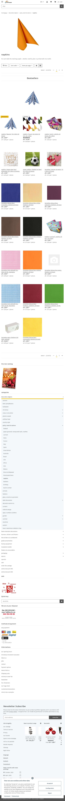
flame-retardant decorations (9, 531)
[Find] (62, 6)
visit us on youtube (8, 741)
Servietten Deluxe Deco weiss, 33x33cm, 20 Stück (53, 271)
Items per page (26, 65)
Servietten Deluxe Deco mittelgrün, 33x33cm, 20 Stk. (53, 304)
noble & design (7, 509)
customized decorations (8, 689)
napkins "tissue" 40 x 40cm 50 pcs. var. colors (31, 135)
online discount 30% (7, 569)
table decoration (7, 500)
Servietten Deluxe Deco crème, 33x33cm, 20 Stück (31, 204)
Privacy (5, 732)
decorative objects (6, 397)
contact (3, 664)
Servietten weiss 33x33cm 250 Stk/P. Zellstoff (9, 338)
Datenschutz (15, 796)
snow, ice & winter (8, 413)
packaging (4, 553)
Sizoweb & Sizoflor (6, 547)
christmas (5, 410)
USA (4, 460)
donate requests (8, 744)
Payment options (6, 667)
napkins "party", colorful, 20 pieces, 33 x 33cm (52, 135)
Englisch (5, 761)
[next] (62, 70)
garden (5, 516)
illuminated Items (8, 475)
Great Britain (7, 450)
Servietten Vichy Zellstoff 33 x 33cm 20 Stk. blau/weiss (9, 304)
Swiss (5, 438)
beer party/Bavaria (8, 403)
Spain (5, 447)
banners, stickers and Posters (9, 534)
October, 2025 (13, 772)
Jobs (2, 661)
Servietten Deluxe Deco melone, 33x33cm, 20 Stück (32, 271)
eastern (5, 525)
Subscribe (55, 717)
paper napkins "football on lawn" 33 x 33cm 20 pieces (32, 170)
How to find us (5, 670)
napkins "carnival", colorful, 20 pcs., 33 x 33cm (53, 237)
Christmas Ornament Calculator (10, 655)
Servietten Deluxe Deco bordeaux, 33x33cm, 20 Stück (31, 304)
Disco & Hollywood (8, 472)
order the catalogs (6, 565)
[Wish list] (51, 2)
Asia (4, 466)
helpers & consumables (8, 550)
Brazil (5, 456)
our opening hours (6, 651)
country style (6, 422)
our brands (6, 735)
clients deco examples (7, 692)
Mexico (5, 469)
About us (3, 658)
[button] (47, 2)
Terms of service (8, 729)
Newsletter (4, 679)
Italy (4, 444)
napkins (5, 478)
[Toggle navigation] (2, 1)
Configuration (50, 788)
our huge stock (5, 686)
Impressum (7, 796)
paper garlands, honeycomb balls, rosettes (15, 431)
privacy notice (13, 711)
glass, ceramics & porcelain (10, 497)
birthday (5, 484)
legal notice (6, 750)
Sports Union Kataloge (9, 738)
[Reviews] (26, 137)
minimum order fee (6, 676)
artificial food (6, 419)
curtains (5, 506)
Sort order (14, 65)
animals (5, 491)
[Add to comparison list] (13, 117)
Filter (5, 65)
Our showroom (5, 683)
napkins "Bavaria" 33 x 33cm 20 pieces (10, 135)
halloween (6, 407)
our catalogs (6, 726)
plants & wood (7, 416)
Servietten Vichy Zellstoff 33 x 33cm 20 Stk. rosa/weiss (9, 271)
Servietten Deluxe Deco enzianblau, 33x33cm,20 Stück (9, 204)
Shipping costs (5, 673)
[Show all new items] (40, 723)
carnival (5, 435)
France (5, 441)
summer (5, 519)
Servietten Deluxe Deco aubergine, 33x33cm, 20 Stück (53, 204)
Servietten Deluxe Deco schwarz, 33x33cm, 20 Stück (32, 237)
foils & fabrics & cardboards (9, 537)
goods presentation (6, 541)
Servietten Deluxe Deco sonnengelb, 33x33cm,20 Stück (31, 338)
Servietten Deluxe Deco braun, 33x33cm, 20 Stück (10, 237)
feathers (5, 494)
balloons (5, 481)
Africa (5, 463)
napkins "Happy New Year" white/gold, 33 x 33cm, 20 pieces (10, 170)
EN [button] (41, 2)
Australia (5, 453)
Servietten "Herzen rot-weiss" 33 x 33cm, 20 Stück (54, 170)
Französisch (6, 764)
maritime (5, 522)
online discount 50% (7, 572)
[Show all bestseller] (61, 723)
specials (3, 559)
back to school (7, 488)
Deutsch (5, 758)
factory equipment (6, 544)
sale (2, 562)
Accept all (50, 783)
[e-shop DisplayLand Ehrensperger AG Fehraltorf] (8, 2)
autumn (5, 400)
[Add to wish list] (17, 117)
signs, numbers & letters (10, 512)
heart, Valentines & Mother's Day (12, 528)
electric (3, 556)
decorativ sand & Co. (8, 503)
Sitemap (5, 747)
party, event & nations (9, 425)
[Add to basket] (62, 601)
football (5, 428)
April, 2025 (13, 775)
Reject (50, 793)
